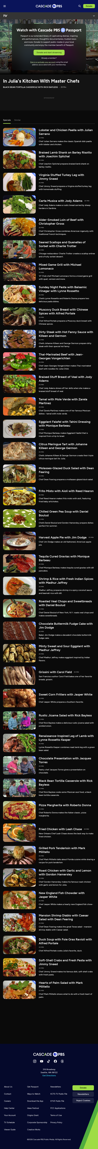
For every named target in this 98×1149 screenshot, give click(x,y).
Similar (17, 120)
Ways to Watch (33, 1094)
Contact (7, 1094)
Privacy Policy (56, 1122)
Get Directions (49, 1075)
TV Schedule (9, 1122)
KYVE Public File (57, 1101)
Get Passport (33, 1087)
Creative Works (33, 1129)
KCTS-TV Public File (58, 1094)
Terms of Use (56, 1115)
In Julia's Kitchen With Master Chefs (41, 81)
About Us (8, 1087)
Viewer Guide (9, 1129)
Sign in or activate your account (42, 62)
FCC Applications (57, 1108)
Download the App (35, 1101)
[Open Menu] (94, 16)
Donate (89, 6)
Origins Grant (33, 1115)
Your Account (10, 1115)
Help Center (9, 1108)
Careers (7, 1101)
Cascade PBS (38, 1139)
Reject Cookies (83, 1100)
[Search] (79, 6)
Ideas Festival (33, 1108)
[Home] (49, 1054)
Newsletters (83, 1094)
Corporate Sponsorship (37, 1122)
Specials (7, 120)
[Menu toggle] (4, 6)
